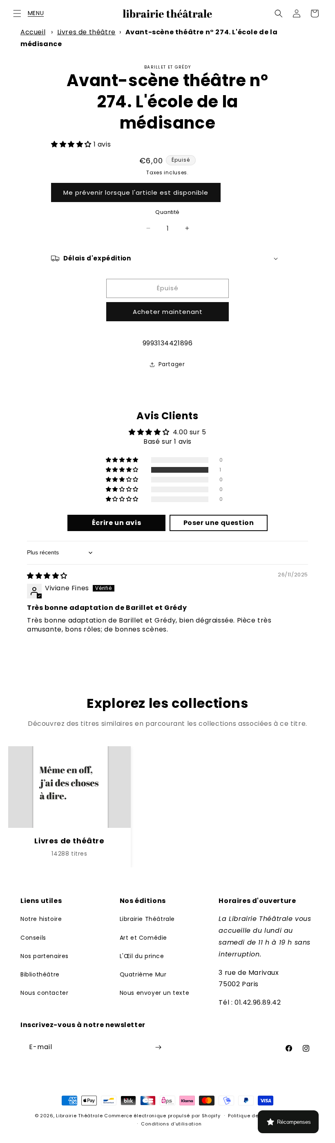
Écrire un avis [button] (116, 522)
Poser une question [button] (218, 522)
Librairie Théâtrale (147, 919)
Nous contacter (44, 993)
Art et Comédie (143, 938)
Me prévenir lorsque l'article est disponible (135, 192)
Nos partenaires (44, 956)
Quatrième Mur (143, 974)
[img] (47, 575)
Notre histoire (41, 919)
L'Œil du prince (142, 956)
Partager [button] (172, 364)
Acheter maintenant (168, 311)
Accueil (32, 32)
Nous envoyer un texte (155, 993)
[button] (17, 13)
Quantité (167, 212)
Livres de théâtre (86, 32)
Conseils (33, 938)
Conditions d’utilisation (171, 1124)
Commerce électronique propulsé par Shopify (162, 1115)
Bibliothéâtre (40, 974)
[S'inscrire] (158, 1047)
